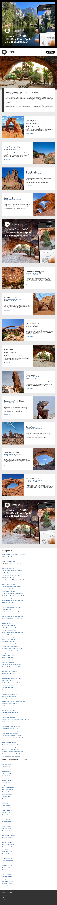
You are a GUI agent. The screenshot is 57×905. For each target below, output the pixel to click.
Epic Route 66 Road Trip (7, 609)
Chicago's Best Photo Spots (8, 588)
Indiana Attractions (6, 801)
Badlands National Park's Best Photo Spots (12, 570)
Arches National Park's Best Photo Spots (11, 563)
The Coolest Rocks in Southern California (11, 735)
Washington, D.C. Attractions (8, 878)
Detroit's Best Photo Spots (8, 605)
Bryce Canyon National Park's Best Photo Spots (13, 579)
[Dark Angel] (13, 381)
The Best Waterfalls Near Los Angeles (11, 731)
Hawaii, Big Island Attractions (8, 787)
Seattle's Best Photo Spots (8, 714)
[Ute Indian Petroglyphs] (13, 278)
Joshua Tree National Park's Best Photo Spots (12, 632)
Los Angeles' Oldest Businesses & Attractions (12, 650)
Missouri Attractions (6, 826)
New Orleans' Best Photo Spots (9, 671)
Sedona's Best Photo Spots (8, 717)
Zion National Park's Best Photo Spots (11, 756)
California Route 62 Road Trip (9, 582)
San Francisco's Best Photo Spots (10, 708)
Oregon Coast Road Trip (7, 680)
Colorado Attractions (6, 775)
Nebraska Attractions (7, 830)
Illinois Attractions (6, 798)
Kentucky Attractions (6, 807)
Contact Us (4, 902)
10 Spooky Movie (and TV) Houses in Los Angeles (13, 554)
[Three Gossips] (13, 178)
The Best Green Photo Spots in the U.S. (11, 728)
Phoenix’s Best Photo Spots (8, 689)
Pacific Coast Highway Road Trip (9, 685)
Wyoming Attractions (6, 885)
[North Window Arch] (44, 459)
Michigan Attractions (6, 819)
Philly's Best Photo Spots (7, 687)
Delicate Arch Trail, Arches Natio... (34, 121)
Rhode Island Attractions (7, 858)
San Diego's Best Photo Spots (9, 705)
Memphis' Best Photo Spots (8, 659)
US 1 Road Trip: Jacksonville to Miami (11, 744)
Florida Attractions (6, 782)
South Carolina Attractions (8, 860)
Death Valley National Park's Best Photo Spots (12, 600)
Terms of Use (5, 899)
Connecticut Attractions (7, 778)
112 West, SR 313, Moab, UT (10, 402)
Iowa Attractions (5, 803)
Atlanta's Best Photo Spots (8, 566)
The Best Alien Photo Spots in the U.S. (11, 726)
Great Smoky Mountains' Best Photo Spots (12, 618)
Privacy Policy (5, 897)
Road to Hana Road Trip (7, 698)
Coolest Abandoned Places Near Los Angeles (12, 593)
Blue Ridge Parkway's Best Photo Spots (11, 575)
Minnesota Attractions (7, 821)
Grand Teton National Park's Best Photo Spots (12, 616)
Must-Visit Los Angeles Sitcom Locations (11, 664)
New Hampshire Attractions (8, 835)
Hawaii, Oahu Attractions (7, 794)
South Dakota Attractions (7, 862)
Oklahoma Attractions (7, 851)
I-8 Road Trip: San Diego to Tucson (10, 627)
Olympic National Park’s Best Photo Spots (11, 678)
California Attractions (7, 773)
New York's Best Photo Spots (8, 673)
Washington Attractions (7, 876)
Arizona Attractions (6, 769)
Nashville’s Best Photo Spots (8, 669)
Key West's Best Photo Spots (8, 637)
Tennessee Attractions (7, 865)
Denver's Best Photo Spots (8, 602)
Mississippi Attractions (7, 824)
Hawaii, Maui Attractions (7, 791)
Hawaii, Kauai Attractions (7, 789)
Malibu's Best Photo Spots (8, 655)
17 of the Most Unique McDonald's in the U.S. (12, 559)
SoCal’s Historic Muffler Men (8, 724)
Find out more (29, 133)
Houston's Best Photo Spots (8, 625)
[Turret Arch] (13, 433)
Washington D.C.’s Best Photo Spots (10, 749)
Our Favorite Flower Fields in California (11, 682)
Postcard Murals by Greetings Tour (10, 694)
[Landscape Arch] (13, 329)
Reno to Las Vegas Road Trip (9, 696)
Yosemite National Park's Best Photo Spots (12, 753)
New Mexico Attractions (7, 840)
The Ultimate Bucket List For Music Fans (11, 740)
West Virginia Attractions (7, 881)
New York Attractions (7, 842)
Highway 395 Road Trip (7, 623)
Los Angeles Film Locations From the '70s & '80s (13, 643)
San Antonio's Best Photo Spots (9, 703)
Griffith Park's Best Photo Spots (9, 621)
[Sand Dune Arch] (44, 304)
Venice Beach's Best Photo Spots (9, 747)
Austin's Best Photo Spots (8, 568)
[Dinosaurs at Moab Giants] (44, 407)
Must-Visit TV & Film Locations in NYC (11, 666)
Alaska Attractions (6, 766)
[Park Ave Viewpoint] (44, 152)
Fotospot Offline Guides (18, 93)
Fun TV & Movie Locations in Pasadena (11, 611)
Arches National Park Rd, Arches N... (12, 147)
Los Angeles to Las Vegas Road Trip (10, 653)
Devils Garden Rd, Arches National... (34, 325)
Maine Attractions (6, 812)
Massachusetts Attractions (8, 817)
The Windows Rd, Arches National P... (12, 199)
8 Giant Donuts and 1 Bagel (8, 561)
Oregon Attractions (6, 853)
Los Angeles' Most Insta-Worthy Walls (10, 646)
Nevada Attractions (6, 833)
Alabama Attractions (6, 764)
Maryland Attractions (6, 814)
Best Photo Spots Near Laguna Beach (11, 572)
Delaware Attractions (7, 780)
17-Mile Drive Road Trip (7, 556)
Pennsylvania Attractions (7, 856)
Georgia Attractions (6, 785)
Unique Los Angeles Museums (9, 742)
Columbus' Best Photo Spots (8, 591)
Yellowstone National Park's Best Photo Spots (12, 751)
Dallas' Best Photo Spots (7, 598)
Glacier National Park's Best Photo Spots (11, 614)
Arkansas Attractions (6, 771)
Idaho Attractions (6, 796)
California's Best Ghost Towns (9, 584)
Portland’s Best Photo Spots (8, 692)
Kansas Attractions (6, 805)
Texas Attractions (6, 867)
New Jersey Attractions (7, 837)
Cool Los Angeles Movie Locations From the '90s (13, 595)
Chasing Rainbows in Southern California (11, 586)
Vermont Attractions (6, 872)
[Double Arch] (44, 204)
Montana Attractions (6, 828)
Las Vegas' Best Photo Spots (8, 641)
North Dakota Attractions (7, 846)
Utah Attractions (5, 869)
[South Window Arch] (13, 485)
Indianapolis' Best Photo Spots (9, 630)
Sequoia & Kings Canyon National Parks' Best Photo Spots (15, 719)
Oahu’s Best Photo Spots (8, 676)
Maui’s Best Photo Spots (7, 657)
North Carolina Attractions (8, 844)
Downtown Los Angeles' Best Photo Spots (11, 607)
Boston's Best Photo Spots (8, 577)
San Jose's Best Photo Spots (8, 710)
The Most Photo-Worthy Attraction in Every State (13, 737)
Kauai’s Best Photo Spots (8, 634)
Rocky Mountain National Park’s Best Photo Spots (13, 701)
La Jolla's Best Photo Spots (8, 639)
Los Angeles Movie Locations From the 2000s (12, 648)
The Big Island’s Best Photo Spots (10, 733)
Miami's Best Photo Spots (8, 662)
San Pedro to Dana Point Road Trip (10, 712)
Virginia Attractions (6, 874)
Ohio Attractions (5, 849)
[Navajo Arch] (44, 355)
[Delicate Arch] (13, 126)
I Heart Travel (5, 895)
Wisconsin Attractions (7, 883)
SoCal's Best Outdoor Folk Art (9, 721)
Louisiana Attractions (7, 810)
